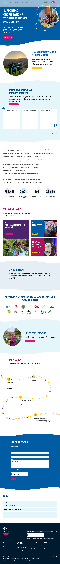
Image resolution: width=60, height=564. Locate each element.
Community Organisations (21, 547)
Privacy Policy (38, 538)
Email (12, 455)
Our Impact (32, 546)
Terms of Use (18, 469)
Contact (32, 2)
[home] (5, 2)
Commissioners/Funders (21, 550)
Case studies (33, 548)
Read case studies (36, 252)
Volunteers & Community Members (23, 545)
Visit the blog (35, 233)
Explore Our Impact (37, 67)
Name (12, 450)
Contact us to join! (30, 340)
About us (4, 544)
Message (12, 459)
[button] (11, 2)
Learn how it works (14, 104)
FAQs (45, 544)
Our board (5, 546)
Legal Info (46, 546)
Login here (6, 533)
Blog (4, 548)
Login (53, 2)
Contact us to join (8, 37)
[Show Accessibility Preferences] (57, 561)
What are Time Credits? (35, 544)
